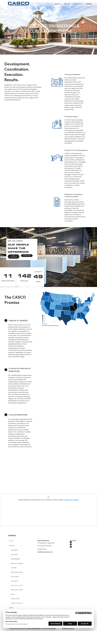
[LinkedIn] (71, 547)
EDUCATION (14, 554)
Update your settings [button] (71, 500)
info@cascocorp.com (45, 552)
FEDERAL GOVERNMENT (17, 563)
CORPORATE (14, 550)
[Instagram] (71, 542)
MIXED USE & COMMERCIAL (17, 590)
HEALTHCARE (14, 576)
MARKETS (12, 545)
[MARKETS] (21, 545)
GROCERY (13, 567)
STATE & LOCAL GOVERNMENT (17, 603)
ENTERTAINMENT (15, 559)
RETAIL (13, 594)
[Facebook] (71, 544)
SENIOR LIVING (15, 598)
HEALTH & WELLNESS (17, 572)
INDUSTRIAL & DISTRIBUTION (17, 585)
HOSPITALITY (14, 581)
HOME (11, 541)
